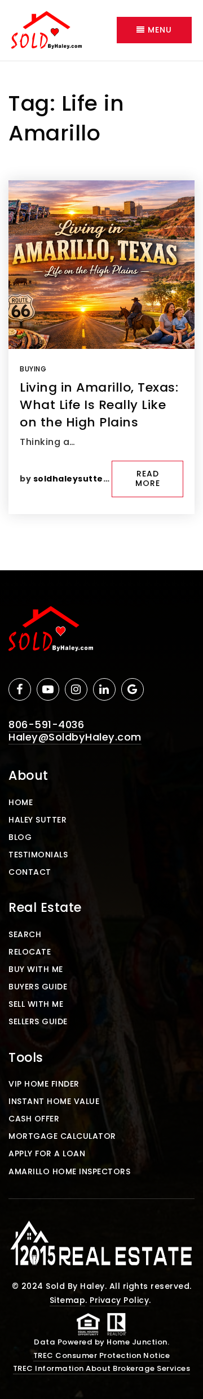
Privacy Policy (119, 1300)
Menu (158, 29)
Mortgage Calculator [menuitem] (62, 1136)
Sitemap (68, 1300)
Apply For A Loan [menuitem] (46, 1153)
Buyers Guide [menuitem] (37, 986)
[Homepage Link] (46, 29)
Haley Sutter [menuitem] (37, 819)
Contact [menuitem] (29, 872)
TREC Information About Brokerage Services (102, 1368)
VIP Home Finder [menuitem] (44, 1083)
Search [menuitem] (24, 934)
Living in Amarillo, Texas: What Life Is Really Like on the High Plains (99, 405)
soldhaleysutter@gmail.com (99, 478)
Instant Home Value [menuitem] (53, 1101)
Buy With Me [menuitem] (35, 969)
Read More (147, 478)
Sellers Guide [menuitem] (38, 1021)
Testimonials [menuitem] (38, 854)
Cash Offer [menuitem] (33, 1118)
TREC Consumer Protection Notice (101, 1355)
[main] (101, 315)
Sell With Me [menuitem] (35, 1004)
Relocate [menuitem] (29, 951)
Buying (33, 369)
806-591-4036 (46, 724)
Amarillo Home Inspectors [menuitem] (69, 1171)
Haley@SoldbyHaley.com (75, 737)
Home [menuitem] (20, 802)
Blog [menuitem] (20, 837)
